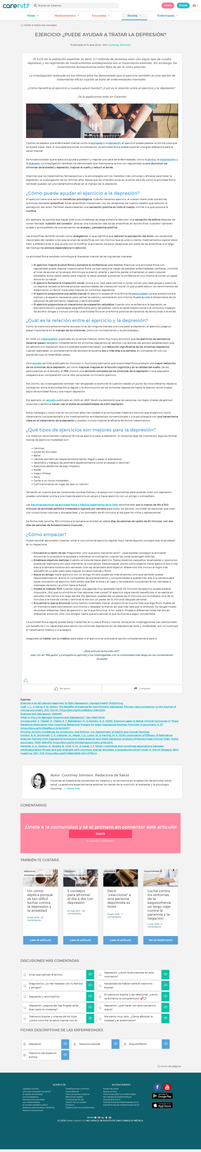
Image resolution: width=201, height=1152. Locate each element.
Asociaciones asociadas (34, 1099)
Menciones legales (74, 1097)
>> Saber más (72, 788)
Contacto (69, 1105)
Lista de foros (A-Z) (112, 1099)
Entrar (183, 5)
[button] (33, 16)
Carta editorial (72, 1091)
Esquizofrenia (137, 1044)
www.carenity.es (76, 1121)
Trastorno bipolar (89, 1044)
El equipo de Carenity (33, 1094)
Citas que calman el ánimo (45, 974)
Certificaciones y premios (77, 1089)
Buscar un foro (110, 1091)
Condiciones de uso (74, 1099)
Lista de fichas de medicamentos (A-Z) (121, 1105)
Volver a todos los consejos (40, 25)
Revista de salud (110, 1089)
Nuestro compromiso (33, 1110)
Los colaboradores (31, 1102)
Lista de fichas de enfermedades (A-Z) (120, 1102)
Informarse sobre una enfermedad (119, 1094)
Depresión (35, 1044)
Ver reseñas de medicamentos (117, 1097)
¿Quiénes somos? (31, 1089)
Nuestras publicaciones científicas (39, 1107)
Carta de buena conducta (77, 1094)
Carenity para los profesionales (79, 1107)
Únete (168, 5)
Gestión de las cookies (75, 1102)
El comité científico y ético (35, 1105)
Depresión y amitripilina (44, 996)
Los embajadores (31, 1097)
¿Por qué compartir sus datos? (37, 1091)
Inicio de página (170, 1066)
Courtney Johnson (119, 44)
